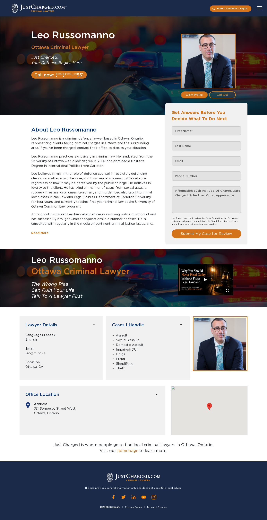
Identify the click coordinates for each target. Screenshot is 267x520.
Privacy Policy (133, 507)
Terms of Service (157, 507)
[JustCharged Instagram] (153, 497)
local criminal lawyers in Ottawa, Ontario (173, 444)
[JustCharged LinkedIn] (133, 497)
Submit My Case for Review (206, 233)
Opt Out (222, 94)
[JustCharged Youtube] (143, 497)
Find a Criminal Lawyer (232, 8)
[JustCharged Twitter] (123, 497)
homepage (127, 450)
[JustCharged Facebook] (113, 497)
